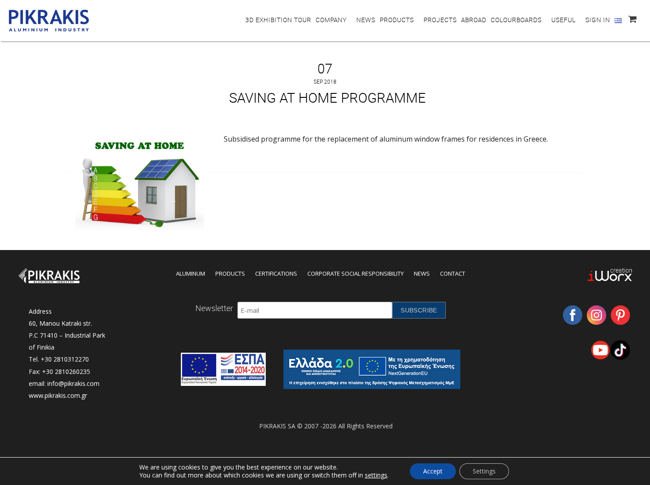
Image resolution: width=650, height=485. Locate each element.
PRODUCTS (397, 19)
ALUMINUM (190, 273)
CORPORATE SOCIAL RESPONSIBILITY (355, 273)
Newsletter (214, 308)
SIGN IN (597, 19)
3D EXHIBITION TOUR (278, 19)
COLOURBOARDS (516, 19)
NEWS (365, 19)
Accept (433, 471)
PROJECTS (440, 19)
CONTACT (452, 273)
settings (376, 475)
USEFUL (563, 19)
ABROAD (473, 19)
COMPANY (331, 19)
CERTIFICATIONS (276, 273)
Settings (484, 471)
